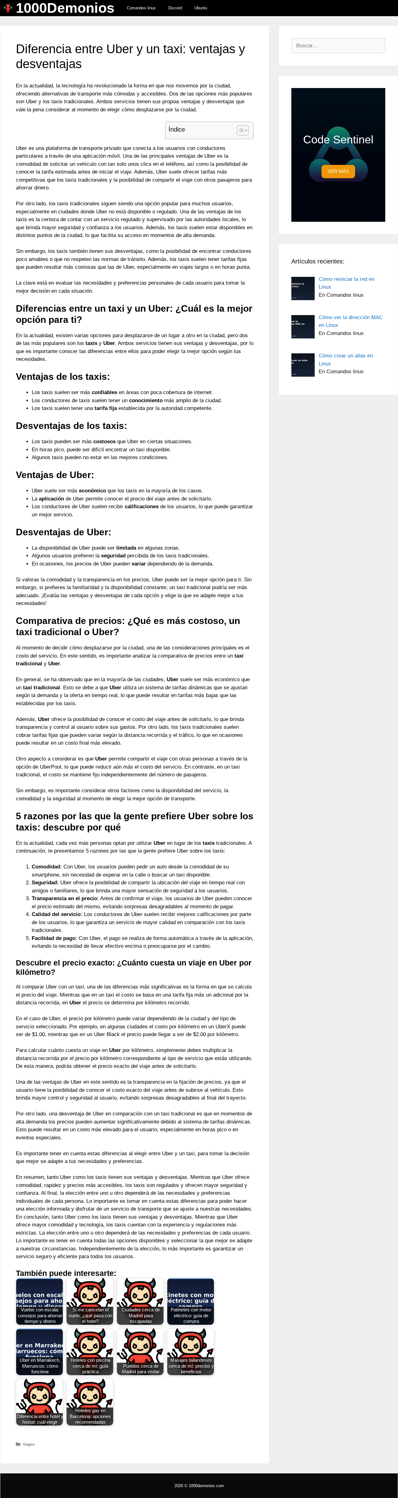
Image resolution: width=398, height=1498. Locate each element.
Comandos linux (141, 8)
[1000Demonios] (9, 8)
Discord (175, 8)
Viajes (29, 1444)
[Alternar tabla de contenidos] (239, 130)
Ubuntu (200, 8)
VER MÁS (338, 171)
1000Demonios (65, 8)
